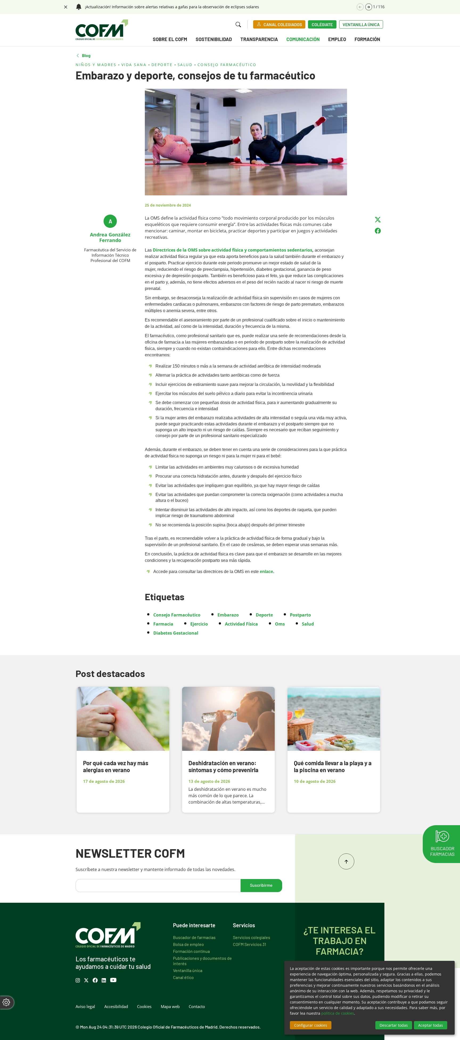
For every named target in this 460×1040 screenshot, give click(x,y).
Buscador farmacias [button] (442, 851)
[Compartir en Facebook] (378, 231)
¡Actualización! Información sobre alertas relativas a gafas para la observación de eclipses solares (172, 7)
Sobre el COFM (170, 39)
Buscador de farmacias (194, 937)
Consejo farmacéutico (227, 64)
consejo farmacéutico (176, 615)
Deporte (162, 64)
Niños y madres (96, 64)
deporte (264, 615)
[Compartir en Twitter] (378, 220)
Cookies (144, 1006)
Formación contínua (191, 951)
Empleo (337, 39)
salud (308, 624)
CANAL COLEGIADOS (283, 24)
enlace (266, 571)
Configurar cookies (310, 1025)
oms (280, 624)
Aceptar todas (430, 1025)
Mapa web (170, 1006)
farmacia (163, 624)
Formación (367, 39)
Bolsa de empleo (188, 944)
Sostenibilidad (214, 39)
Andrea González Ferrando (110, 237)
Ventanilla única (361, 24)
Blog (86, 55)
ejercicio (199, 624)
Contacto (197, 1006)
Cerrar (65, 6)
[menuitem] (170, 40)
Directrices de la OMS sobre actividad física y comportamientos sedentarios (232, 250)
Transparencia (259, 39)
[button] (368, 6)
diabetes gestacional (175, 633)
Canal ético (183, 977)
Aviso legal (85, 1006)
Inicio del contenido (346, 861)
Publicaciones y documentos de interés (202, 960)
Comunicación (303, 39)
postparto (300, 615)
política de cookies (337, 1013)
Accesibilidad (116, 1006)
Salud (185, 64)
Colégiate (322, 24)
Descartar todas (394, 1025)
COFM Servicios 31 (249, 944)
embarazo (228, 615)
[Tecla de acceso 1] (102, 29)
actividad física (241, 624)
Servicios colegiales (251, 937)
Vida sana (134, 64)
